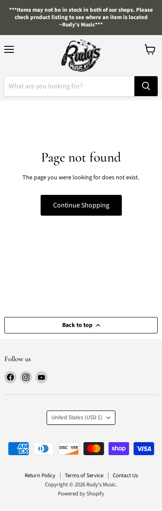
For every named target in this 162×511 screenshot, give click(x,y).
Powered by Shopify (81, 494)
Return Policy (40, 475)
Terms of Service (84, 475)
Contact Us (125, 475)
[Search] (146, 86)
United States (76, 417)
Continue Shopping (81, 205)
